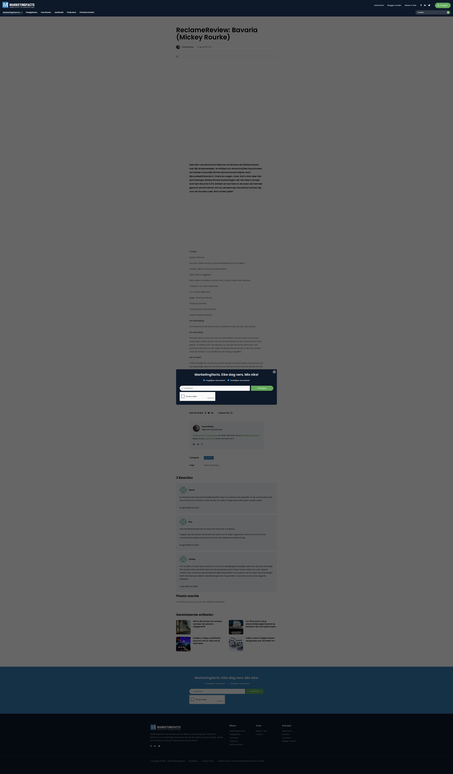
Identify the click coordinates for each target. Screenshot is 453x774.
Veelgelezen (31, 12)
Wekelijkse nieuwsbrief (240, 380)
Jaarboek (58, 12)
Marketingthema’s (11, 12)
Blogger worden (394, 5)
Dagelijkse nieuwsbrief (215, 380)
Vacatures (46, 12)
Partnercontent (87, 12)
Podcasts (71, 12)
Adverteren (379, 5)
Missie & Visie (410, 5)
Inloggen (444, 5)
